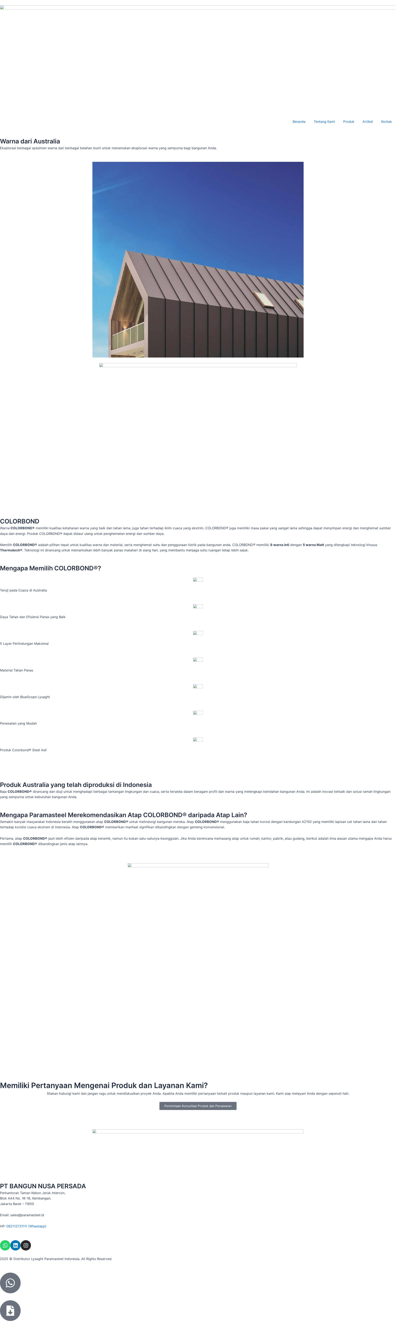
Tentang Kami (324, 121)
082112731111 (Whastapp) (26, 1226)
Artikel (368, 121)
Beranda (299, 121)
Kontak (386, 121)
